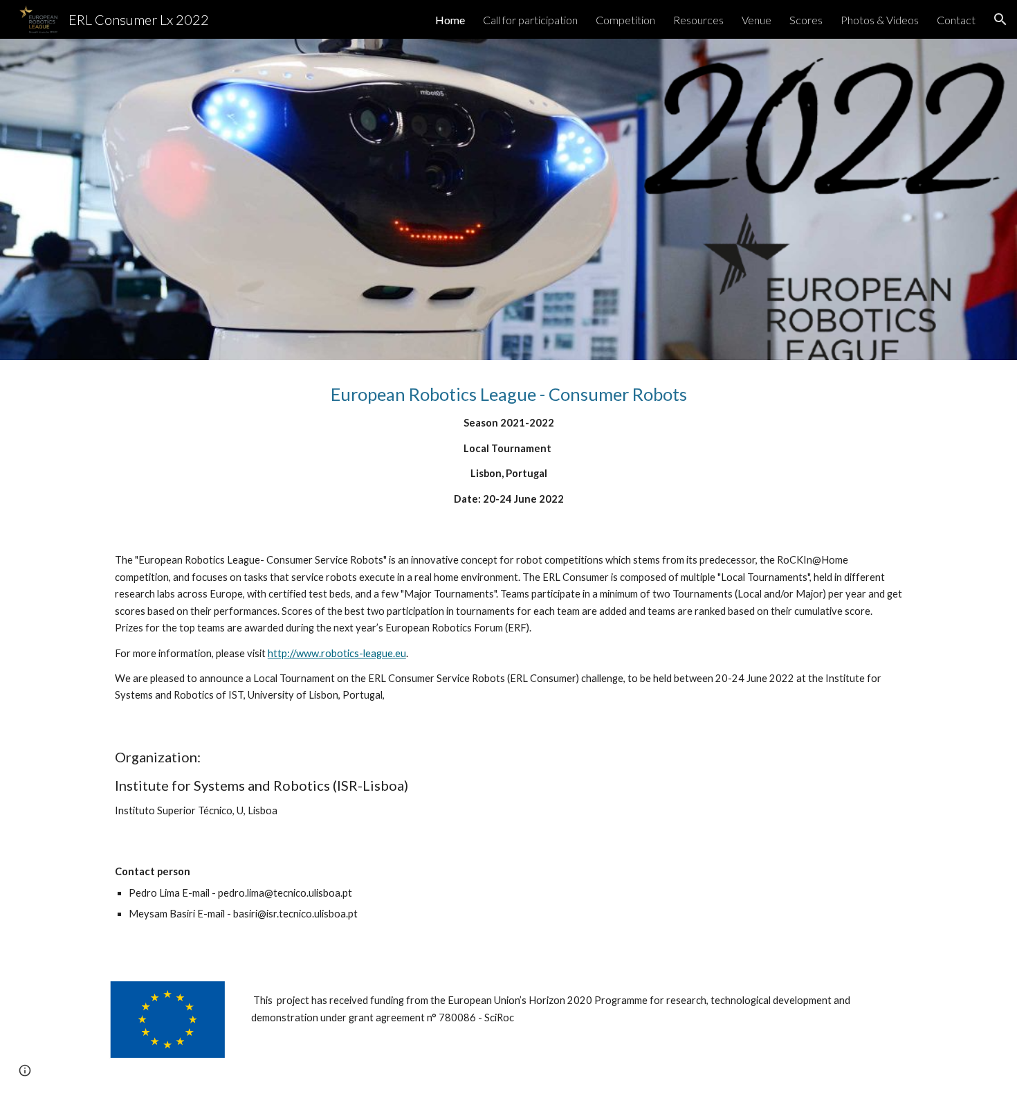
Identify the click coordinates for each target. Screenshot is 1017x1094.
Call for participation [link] (530, 19)
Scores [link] (806, 19)
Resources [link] (698, 19)
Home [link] (450, 19)
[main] (508, 445)
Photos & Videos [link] (880, 19)
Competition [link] (625, 19)
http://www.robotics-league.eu (337, 653)
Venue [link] (756, 19)
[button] (1000, 19)
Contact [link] (956, 19)
